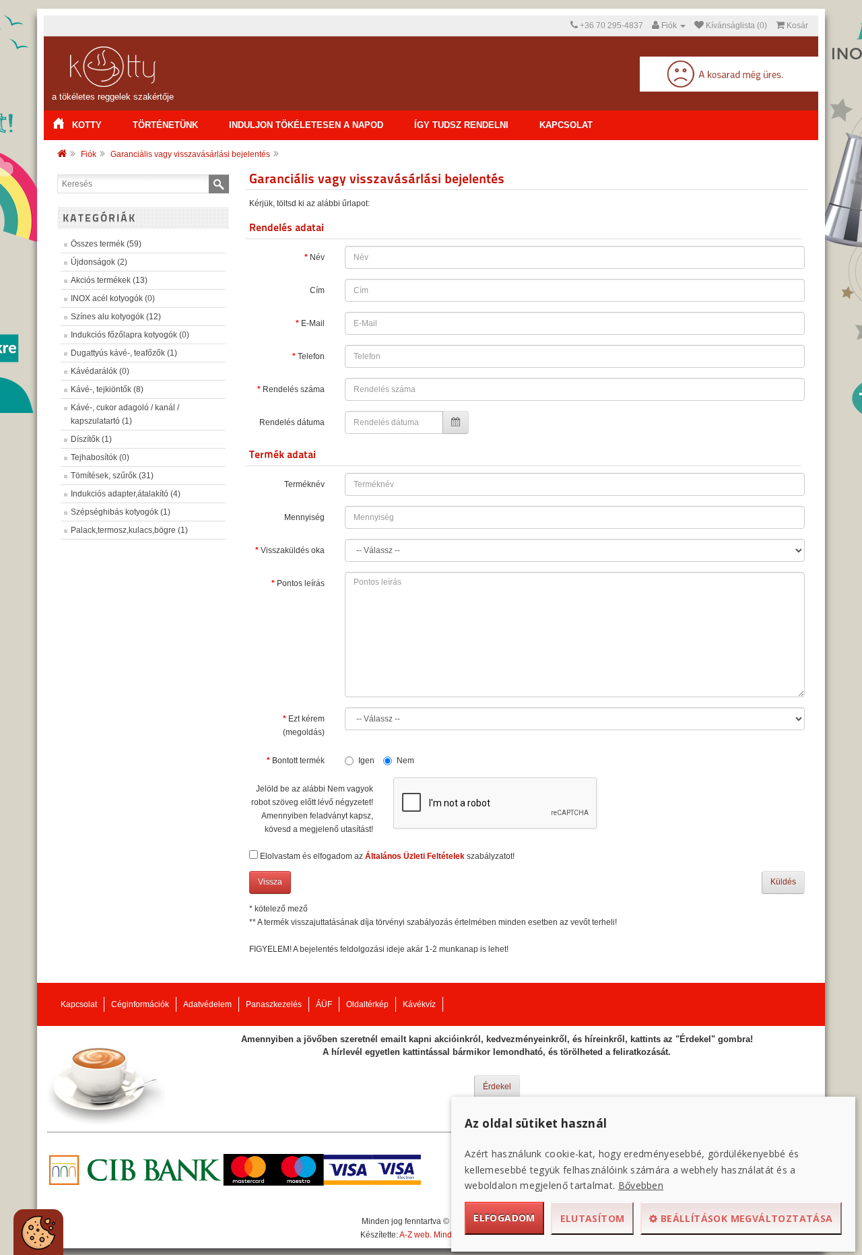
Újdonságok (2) (99, 262)
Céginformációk (140, 1004)
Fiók (88, 154)
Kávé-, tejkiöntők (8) (107, 389)
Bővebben (640, 1185)
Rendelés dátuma (292, 422)
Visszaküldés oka (293, 550)
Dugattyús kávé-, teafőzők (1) (124, 353)
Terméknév (304, 484)
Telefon (311, 356)
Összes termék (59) (106, 244)
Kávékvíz (419, 1004)
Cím (317, 290)
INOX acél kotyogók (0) (113, 298)
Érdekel (497, 1086)
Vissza (270, 882)
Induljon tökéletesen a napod (306, 125)
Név (317, 257)
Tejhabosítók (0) (100, 457)
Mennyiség (304, 517)
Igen (366, 760)
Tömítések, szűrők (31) (112, 475)
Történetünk (165, 125)
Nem (405, 760)
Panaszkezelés (274, 1004)
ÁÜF (324, 1004)
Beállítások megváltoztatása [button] (745, 1218)
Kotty (87, 125)
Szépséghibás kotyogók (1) (120, 512)
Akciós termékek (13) (109, 280)
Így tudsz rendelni (461, 125)
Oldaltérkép (367, 1004)
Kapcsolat (566, 125)
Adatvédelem (207, 1004)
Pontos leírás (301, 583)
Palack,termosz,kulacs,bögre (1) (129, 530)
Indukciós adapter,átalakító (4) (125, 493)
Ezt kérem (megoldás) (304, 725)
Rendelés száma (294, 389)
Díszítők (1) (91, 439)
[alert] (38, 1232)
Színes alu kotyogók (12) (116, 316)
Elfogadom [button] (504, 1217)
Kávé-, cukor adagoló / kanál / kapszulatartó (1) (125, 414)
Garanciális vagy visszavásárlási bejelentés (190, 154)
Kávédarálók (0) (100, 371)
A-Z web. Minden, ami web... (450, 1235)
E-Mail (313, 323)
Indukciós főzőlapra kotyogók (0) (130, 335)
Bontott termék (298, 760)
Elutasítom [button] (592, 1218)
